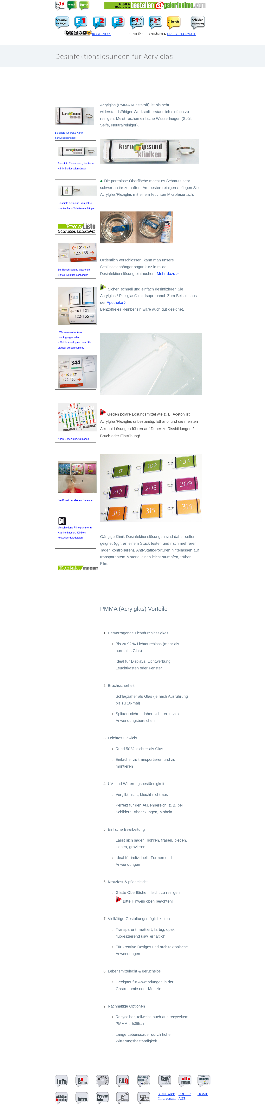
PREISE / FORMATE (181, 34)
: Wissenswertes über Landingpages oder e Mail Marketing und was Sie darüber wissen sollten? (74, 340)
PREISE (184, 1094)
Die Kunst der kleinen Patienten (75, 500)
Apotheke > (116, 302)
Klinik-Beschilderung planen (73, 438)
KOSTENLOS (101, 34)
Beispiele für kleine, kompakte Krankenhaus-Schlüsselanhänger (76, 206)
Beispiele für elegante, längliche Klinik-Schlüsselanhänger (76, 166)
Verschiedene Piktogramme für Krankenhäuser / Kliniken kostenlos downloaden (75, 532)
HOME (202, 1094)
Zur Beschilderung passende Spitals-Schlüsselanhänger (74, 272)
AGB (182, 1098)
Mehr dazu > (168, 273)
